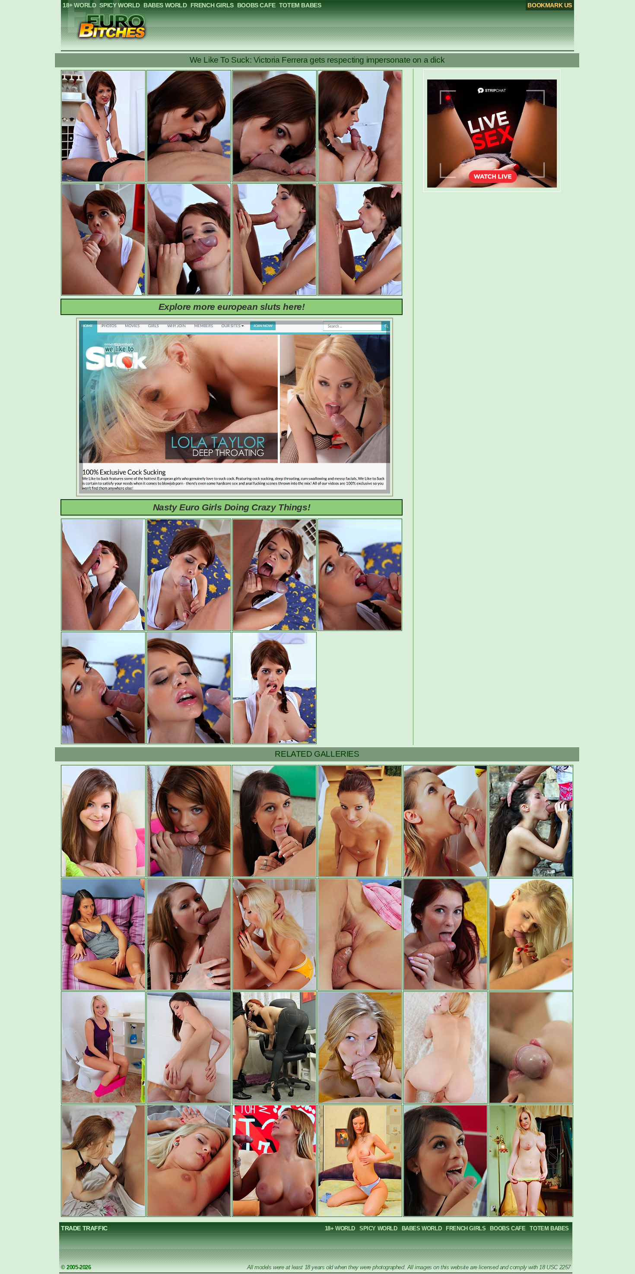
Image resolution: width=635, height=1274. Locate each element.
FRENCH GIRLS (466, 1228)
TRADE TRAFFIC (84, 1228)
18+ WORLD (340, 1228)
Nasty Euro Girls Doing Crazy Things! (232, 507)
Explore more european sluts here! (232, 307)
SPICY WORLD (378, 1228)
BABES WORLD (422, 1228)
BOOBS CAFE (507, 1228)
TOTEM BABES (549, 1228)
